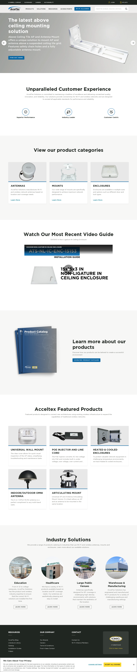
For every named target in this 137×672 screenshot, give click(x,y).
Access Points (66, 9)
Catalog (11, 645)
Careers (38, 2)
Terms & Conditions (47, 645)
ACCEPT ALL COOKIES (112, 664)
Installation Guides (14, 648)
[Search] (126, 8)
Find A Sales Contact (47, 648)
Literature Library (14, 643)
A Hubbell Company (14, 2)
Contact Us (76, 640)
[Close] (134, 664)
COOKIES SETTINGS (95, 664)
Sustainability (49, 2)
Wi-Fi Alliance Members (80, 643)
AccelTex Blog (13, 640)
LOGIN (113, 2)
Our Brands (28, 2)
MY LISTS (124, 2)
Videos (10, 651)
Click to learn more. (116, 648)
